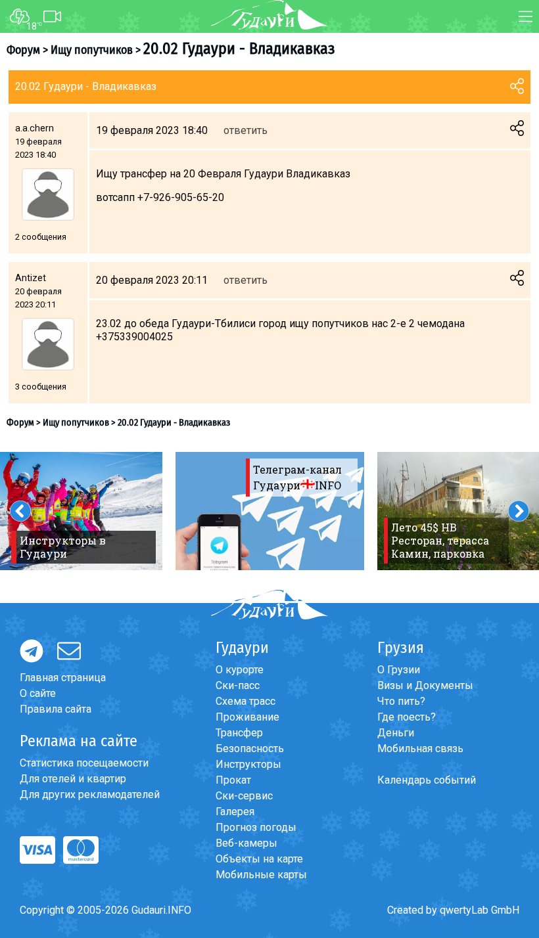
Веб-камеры (246, 843)
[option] (270, 511)
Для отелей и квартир (73, 778)
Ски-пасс (238, 685)
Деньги (395, 732)
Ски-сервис (244, 796)
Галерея (235, 811)
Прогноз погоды (256, 827)
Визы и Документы (425, 685)
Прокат (233, 780)
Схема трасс (245, 701)
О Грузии (398, 669)
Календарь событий (426, 780)
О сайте (38, 693)
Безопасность (250, 748)
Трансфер (239, 732)
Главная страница (63, 677)
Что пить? (401, 701)
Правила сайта (55, 709)
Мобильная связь (420, 748)
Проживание (247, 717)
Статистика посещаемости (84, 763)
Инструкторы (248, 764)
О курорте (240, 669)
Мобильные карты (261, 874)
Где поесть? (406, 717)
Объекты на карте (259, 859)
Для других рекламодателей (90, 794)
